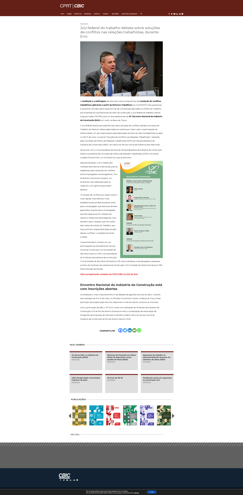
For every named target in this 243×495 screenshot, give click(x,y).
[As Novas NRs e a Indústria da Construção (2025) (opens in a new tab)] (79, 415)
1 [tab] (120, 429)
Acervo (96, 14)
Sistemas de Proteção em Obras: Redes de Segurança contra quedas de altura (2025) (121, 357)
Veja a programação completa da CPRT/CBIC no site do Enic (109, 274)
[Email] (134, 330)
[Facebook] (120, 330)
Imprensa (87, 14)
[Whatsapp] (139, 330)
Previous (70, 415)
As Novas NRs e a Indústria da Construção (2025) (84, 356)
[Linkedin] (130, 330)
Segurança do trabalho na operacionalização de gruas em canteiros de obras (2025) (156, 357)
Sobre (69, 14)
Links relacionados (129, 14)
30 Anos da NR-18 (115, 378)
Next (173, 415)
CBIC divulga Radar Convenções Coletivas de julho (85, 379)
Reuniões (115, 14)
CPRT (62, 14)
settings (136, 493)
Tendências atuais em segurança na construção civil (157, 379)
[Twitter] (125, 330)
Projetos (78, 14)
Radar (105, 14)
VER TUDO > (75, 434)
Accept (152, 492)
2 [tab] (123, 429)
